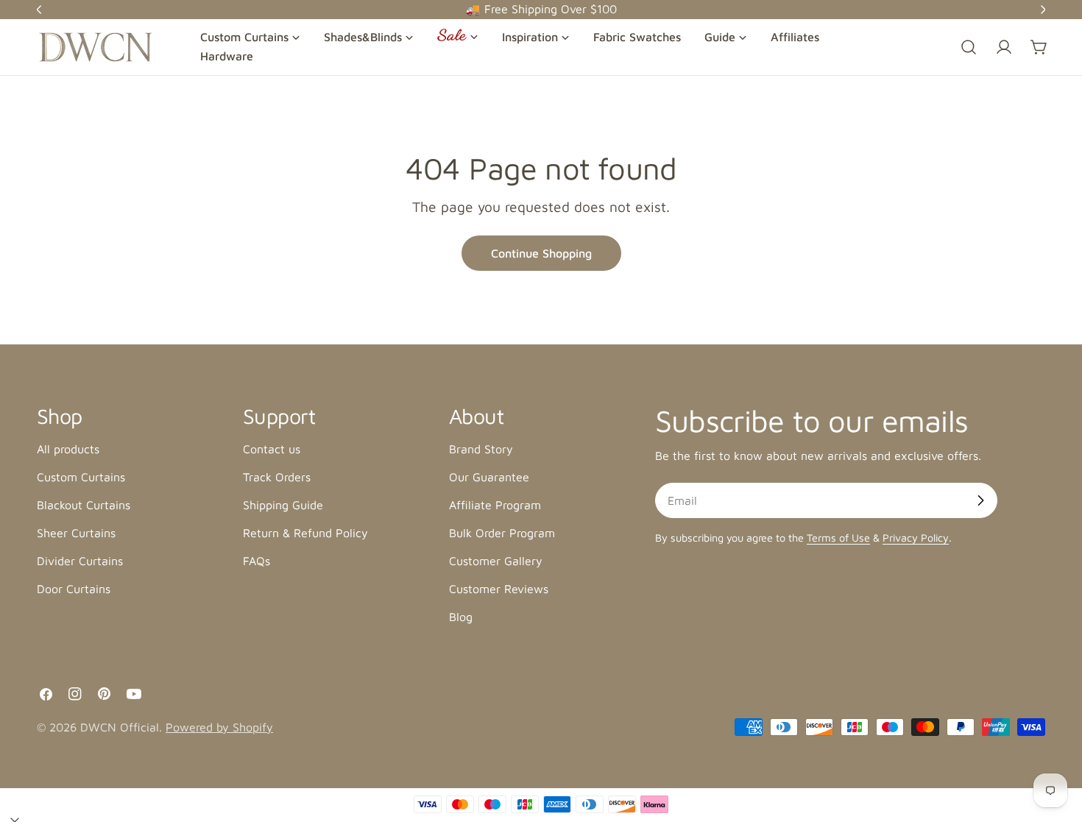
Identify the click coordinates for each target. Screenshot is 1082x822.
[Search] (968, 47)
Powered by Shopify (219, 727)
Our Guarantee (489, 476)
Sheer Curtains (76, 532)
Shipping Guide (283, 504)
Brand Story (481, 449)
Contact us (271, 449)
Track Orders (277, 476)
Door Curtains (73, 588)
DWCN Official (119, 727)
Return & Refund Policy (305, 532)
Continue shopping (541, 253)
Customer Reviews (498, 588)
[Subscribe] (980, 500)
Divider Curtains (80, 560)
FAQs (256, 560)
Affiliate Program (495, 504)
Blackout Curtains (83, 504)
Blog (461, 616)
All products (68, 449)
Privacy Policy (916, 537)
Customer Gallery (495, 560)
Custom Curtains (81, 476)
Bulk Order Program (502, 532)
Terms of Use (838, 537)
